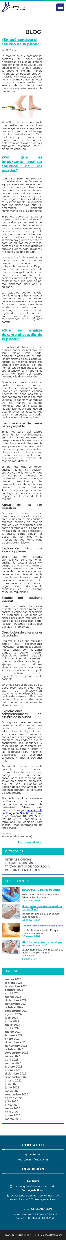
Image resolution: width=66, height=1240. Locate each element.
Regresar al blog (30, 842)
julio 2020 (11, 1101)
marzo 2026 (13, 979)
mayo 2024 (12, 1024)
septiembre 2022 (16, 1077)
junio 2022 (12, 1087)
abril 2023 (12, 1059)
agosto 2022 (13, 1080)
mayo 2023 (12, 1056)
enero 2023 (12, 1070)
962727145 (41, 1159)
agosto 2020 (13, 1098)
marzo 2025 (13, 996)
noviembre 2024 (16, 1003)
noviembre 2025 (16, 986)
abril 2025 (12, 993)
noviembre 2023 (16, 1045)
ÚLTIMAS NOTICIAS (18, 859)
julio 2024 (11, 1017)
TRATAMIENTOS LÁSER (21, 863)
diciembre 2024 (15, 1000)
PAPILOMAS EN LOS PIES (22, 870)
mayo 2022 (12, 1091)
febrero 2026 (13, 983)
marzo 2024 (13, 1031)
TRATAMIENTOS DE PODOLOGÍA (27, 866)
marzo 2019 (13, 1119)
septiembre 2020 (16, 1094)
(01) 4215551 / (26, 1159)
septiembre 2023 (16, 1052)
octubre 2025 (14, 989)
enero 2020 (12, 1115)
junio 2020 (12, 1105)
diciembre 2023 (15, 1042)
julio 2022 (11, 1084)
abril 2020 (12, 1112)
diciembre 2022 (15, 1073)
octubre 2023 (14, 1049)
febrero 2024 (13, 1035)
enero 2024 (12, 1038)
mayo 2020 (12, 1108)
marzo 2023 (13, 1063)
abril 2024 (12, 1028)
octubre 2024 (14, 1007)
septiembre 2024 (16, 1010)
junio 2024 (12, 1021)
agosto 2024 (13, 1014)
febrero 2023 (13, 1066)
